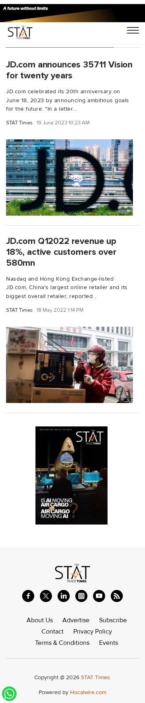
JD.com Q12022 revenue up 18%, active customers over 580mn (61, 252)
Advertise (75, 620)
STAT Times (19, 123)
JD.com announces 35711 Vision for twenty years (69, 70)
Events (108, 643)
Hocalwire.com (88, 692)
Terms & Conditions (62, 643)
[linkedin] (64, 596)
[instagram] (81, 596)
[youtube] (99, 596)
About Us (40, 620)
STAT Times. (96, 677)
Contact (52, 631)
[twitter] (46, 596)
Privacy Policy (92, 631)
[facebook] (28, 596)
